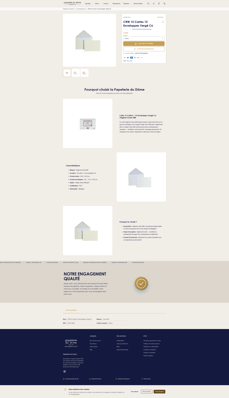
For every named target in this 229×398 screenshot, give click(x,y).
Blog (91, 349)
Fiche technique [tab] (71, 310)
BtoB (118, 346)
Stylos (97, 3)
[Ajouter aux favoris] (163, 21)
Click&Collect (120, 340)
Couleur (125, 35)
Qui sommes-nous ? (95, 340)
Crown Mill (127, 17)
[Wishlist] (159, 4)
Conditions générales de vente (152, 340)
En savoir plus (75, 394)
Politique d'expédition (149, 352)
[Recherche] (148, 4)
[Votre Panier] (164, 4)
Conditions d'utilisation (149, 349)
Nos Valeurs (93, 343)
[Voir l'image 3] (85, 73)
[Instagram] (64, 371)
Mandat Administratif (122, 349)
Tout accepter (159, 391)
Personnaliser (147, 391)
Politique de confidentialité (150, 346)
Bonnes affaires (138, 3)
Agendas (87, 3)
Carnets (105, 3)
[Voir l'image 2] (76, 73)
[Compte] (154, 4)
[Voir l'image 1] (67, 73)
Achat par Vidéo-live (122, 343)
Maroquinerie (116, 3)
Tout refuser (134, 391)
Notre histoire (93, 346)
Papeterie (126, 3)
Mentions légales (148, 355)
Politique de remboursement (151, 343)
